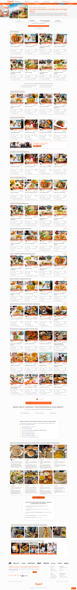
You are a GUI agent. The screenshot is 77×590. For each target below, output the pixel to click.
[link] (16, 70)
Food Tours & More (46, 1)
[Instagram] (9, 575)
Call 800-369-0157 (25, 413)
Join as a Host (61, 569)
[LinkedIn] (20, 575)
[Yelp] (13, 575)
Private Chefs (27, 1)
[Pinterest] (17, 575)
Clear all (42, 28)
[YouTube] (15, 575)
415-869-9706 (66, 1)
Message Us (64, 1)
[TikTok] (12, 575)
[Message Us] (62, 1)
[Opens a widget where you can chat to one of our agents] (73, 588)
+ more (21, 467)
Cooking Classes (17, 1)
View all (65, 228)
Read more (66, 15)
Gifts (56, 1)
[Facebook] (10, 575)
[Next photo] (22, 451)
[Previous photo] (11, 451)
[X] (18, 575)
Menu (22, 50)
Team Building (36, 1)
